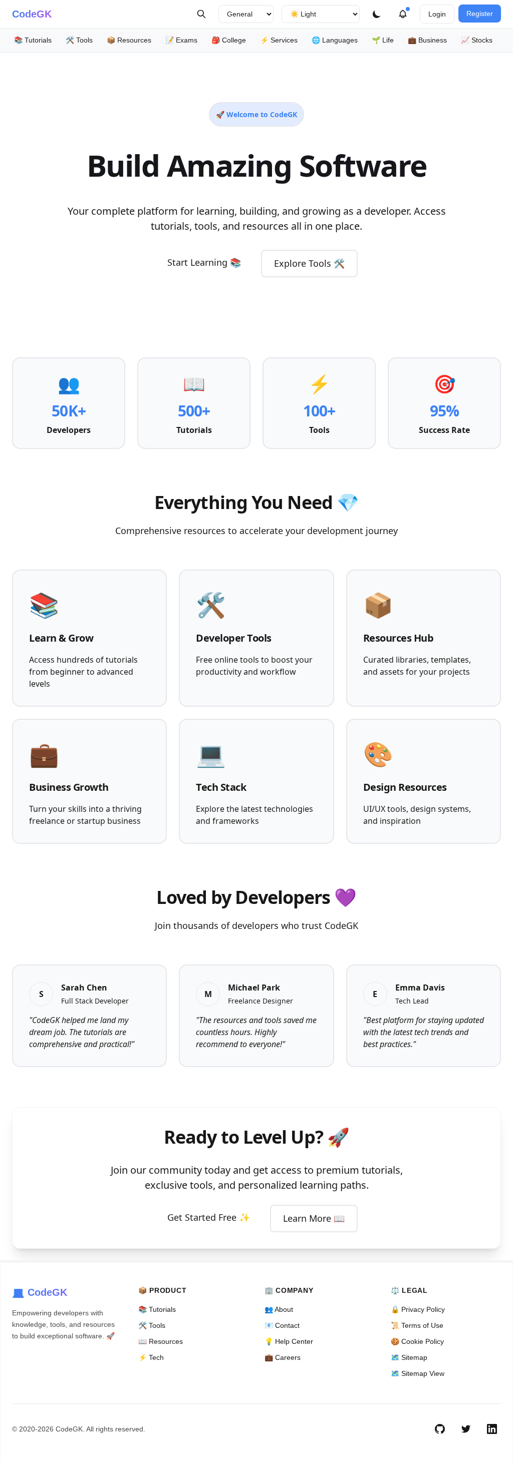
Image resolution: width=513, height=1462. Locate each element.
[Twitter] (466, 1429)
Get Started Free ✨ (208, 1217)
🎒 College (228, 40)
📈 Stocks (476, 40)
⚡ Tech (151, 1357)
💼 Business (427, 40)
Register (479, 14)
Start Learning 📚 (204, 262)
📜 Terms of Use (417, 1325)
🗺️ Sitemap (409, 1357)
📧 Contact (282, 1325)
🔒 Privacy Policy (418, 1309)
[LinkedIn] (492, 1429)
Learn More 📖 (314, 1218)
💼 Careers (283, 1357)
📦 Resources (129, 40)
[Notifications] (403, 14)
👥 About (279, 1309)
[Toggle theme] (377, 14)
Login (437, 14)
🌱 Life (383, 40)
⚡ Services (279, 40)
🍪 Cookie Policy (417, 1341)
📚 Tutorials (33, 40)
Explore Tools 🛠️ (309, 263)
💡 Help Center (289, 1341)
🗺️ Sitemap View (417, 1373)
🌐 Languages (335, 40)
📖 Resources (160, 1341)
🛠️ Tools (79, 40)
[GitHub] (440, 1429)
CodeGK (32, 14)
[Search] (201, 14)
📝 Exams (181, 40)
